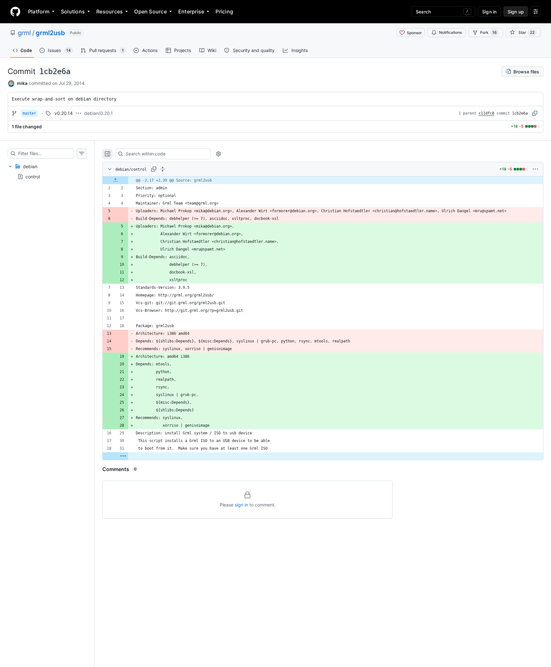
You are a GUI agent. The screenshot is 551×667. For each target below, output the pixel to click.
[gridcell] (323, 180)
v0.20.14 (64, 113)
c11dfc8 (486, 113)
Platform (38, 11)
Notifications (450, 32)
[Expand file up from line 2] (115, 180)
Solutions (73, 11)
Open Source (150, 11)
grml (24, 33)
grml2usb (50, 33)
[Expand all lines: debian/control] (162, 169)
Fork (488, 32)
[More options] (535, 169)
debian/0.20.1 (98, 113)
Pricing (224, 11)
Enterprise (191, 11)
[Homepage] (15, 11)
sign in (241, 504)
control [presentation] (33, 176)
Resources (109, 11)
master (29, 113)
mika (22, 83)
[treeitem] (47, 171)
